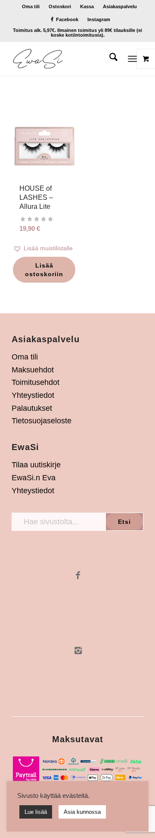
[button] (44, 248)
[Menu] (132, 58)
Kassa (87, 6)
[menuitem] (31, 6)
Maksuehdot (33, 369)
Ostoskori (60, 6)
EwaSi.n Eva (34, 477)
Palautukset (32, 408)
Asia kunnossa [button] (82, 812)
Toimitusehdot (35, 382)
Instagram (98, 19)
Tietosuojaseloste (41, 420)
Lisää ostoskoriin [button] (44, 269)
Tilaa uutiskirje (36, 464)
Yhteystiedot (33, 395)
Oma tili (31, 6)
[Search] (109, 58)
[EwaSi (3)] (64, 58)
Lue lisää (36, 812)
